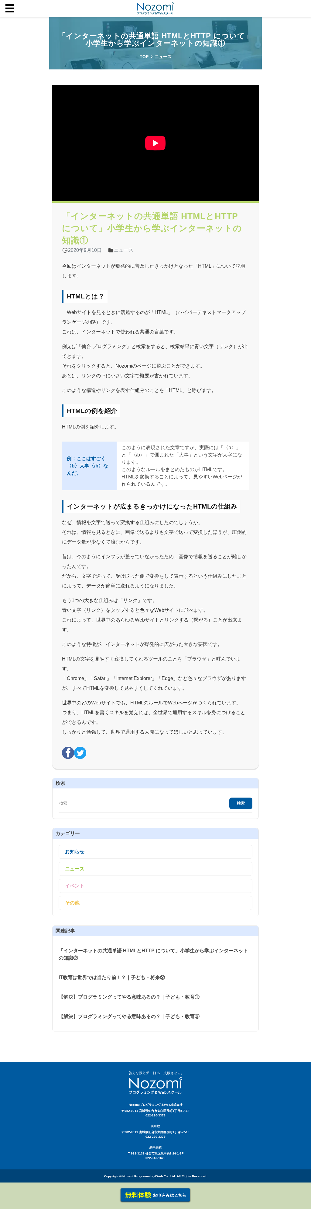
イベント (74, 885)
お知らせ (74, 851)
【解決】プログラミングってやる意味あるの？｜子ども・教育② (129, 1016)
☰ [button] (10, 8)
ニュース (74, 868)
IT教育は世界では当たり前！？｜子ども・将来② (112, 977)
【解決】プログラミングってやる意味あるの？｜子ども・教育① (129, 996)
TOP (144, 56)
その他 (72, 902)
